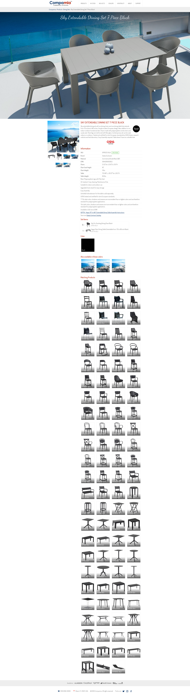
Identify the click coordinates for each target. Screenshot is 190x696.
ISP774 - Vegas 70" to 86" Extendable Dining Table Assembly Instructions (102, 212)
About (130, 3)
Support (138, 3)
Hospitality (120, 3)
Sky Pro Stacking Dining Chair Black (101, 224)
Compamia (52, 9)
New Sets (102, 3)
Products (84, 3)
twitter (123, 691)
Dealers (111, 3)
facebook (131, 691)
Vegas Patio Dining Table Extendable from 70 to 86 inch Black (109, 230)
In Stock (92, 3)
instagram (127, 691)
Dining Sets (66, 9)
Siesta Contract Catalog (94, 215)
